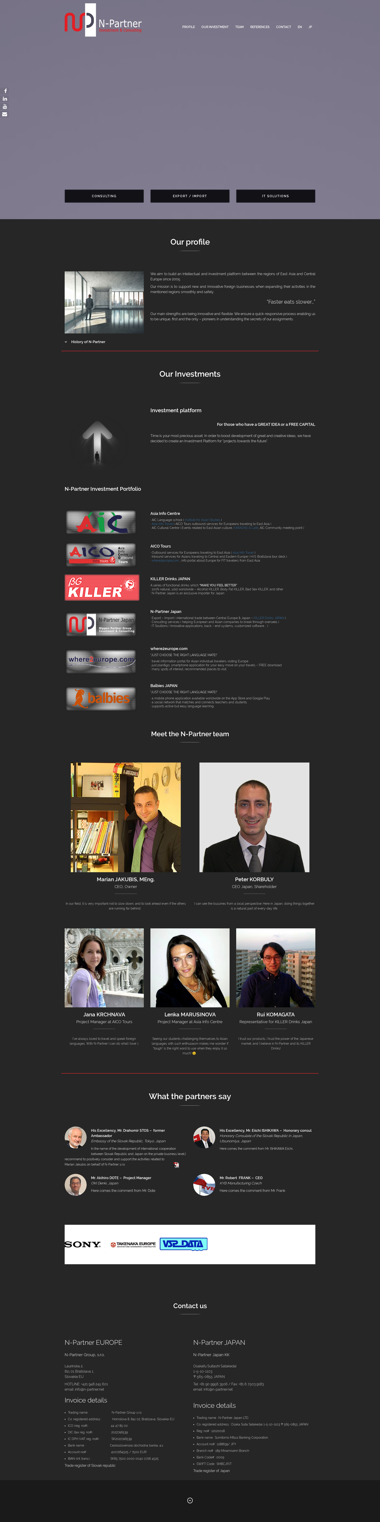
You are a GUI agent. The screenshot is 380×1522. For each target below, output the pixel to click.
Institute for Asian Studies (202, 520)
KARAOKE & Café (246, 528)
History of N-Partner (87, 342)
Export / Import (190, 196)
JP (310, 27)
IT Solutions (275, 196)
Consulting (104, 196)
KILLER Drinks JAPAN (269, 618)
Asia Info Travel (162, 524)
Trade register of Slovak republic (90, 1465)
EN (300, 27)
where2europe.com (165, 560)
